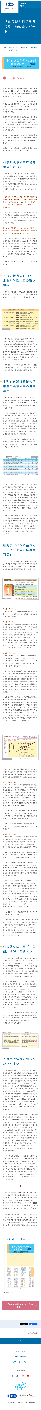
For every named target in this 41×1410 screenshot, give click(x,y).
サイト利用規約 (20, 1357)
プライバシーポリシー (20, 1362)
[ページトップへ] (20, 1341)
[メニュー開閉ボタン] (37, 4)
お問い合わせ (20, 1351)
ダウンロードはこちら (16, 78)
